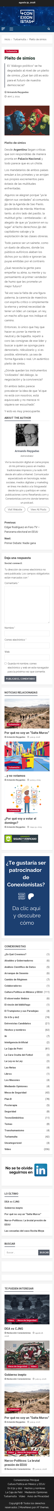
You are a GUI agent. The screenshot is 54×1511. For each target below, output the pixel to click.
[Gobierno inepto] (27, 1355)
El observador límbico (16, 998)
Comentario (11, 583)
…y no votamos (14, 775)
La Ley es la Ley (13, 1061)
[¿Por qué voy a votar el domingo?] (27, 799)
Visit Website (15, 509)
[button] (3, 29)
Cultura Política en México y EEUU (23, 992)
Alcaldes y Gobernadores (18, 960)
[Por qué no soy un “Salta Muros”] (27, 713)
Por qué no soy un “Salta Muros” (26, 733)
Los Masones (12, 1080)
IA (5, 1036)
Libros (8, 1073)
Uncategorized (12, 1143)
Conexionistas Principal (26, 1480)
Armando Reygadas (17, 92)
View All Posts (38, 509)
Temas (8, 1124)
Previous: (22, 527)
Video (7, 1149)
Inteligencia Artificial (16, 1042)
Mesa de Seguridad (15, 1092)
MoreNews (26, 1507)
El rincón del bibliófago (17, 1004)
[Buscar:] (21, 1252)
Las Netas (10, 1067)
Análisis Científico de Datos (20, 967)
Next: (20, 541)
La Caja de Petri (13, 1048)
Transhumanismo (14, 1130)
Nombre (9, 627)
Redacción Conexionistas (19, 1333)
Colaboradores (13, 985)
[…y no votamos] (27, 756)
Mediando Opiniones (16, 1086)
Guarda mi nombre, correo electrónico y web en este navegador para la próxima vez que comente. (28, 667)
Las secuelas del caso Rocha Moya (24, 1230)
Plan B (8, 1099)
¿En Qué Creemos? (15, 954)
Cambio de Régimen (15, 979)
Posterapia (10, 1105)
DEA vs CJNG (11, 1201)
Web (7, 651)
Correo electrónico (15, 639)
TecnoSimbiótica (14, 1117)
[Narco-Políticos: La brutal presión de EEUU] (27, 1441)
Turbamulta (11, 51)
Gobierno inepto (13, 1208)
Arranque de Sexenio (16, 973)
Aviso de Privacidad (38, 1496)
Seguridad (10, 1111)
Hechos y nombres (15, 1029)
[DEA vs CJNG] (27, 1309)
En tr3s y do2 (11, 1017)
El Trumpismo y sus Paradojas (21, 1011)
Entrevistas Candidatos (17, 1023)
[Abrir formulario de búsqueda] (49, 29)
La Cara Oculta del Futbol (18, 1055)
